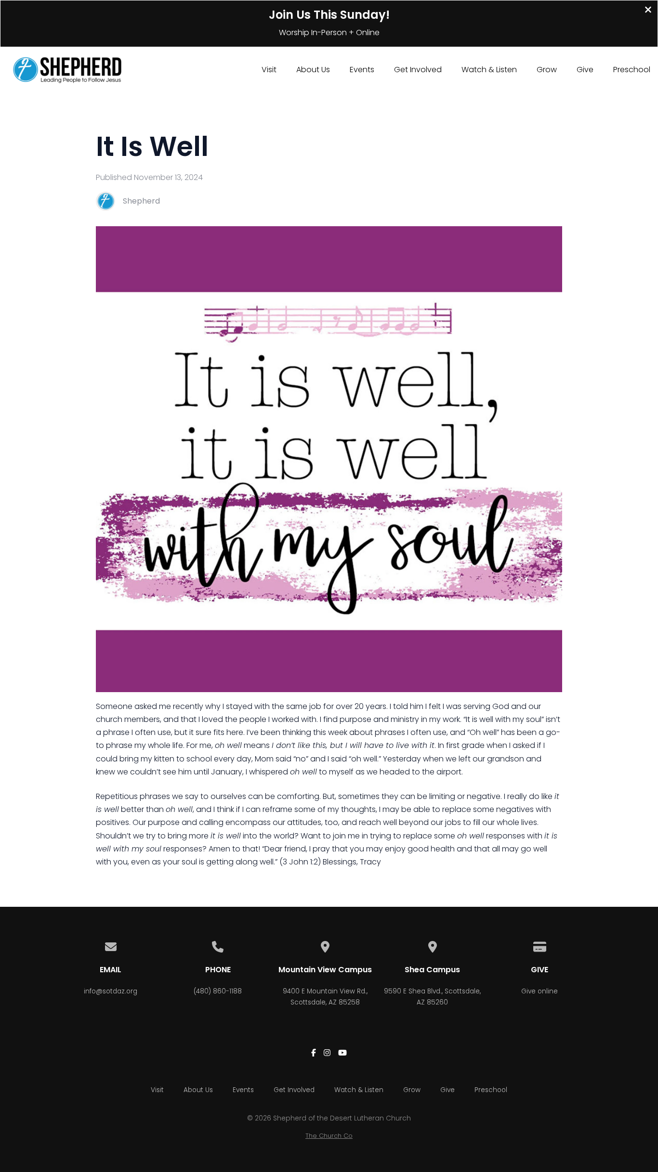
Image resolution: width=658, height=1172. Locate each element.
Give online (539, 991)
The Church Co (329, 1136)
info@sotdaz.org (110, 991)
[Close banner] (648, 10)
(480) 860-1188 (218, 991)
